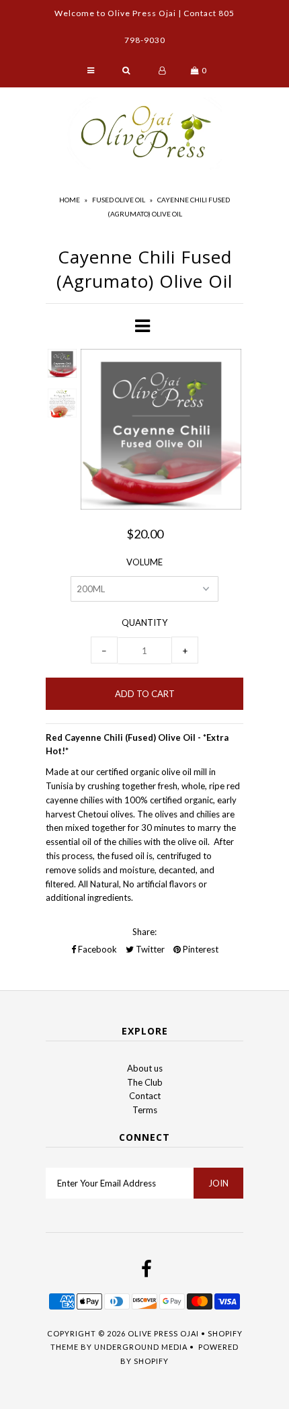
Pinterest (199, 949)
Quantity (144, 622)
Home (69, 200)
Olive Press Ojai (163, 1333)
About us (145, 1068)
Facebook (96, 949)
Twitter (149, 949)
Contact (145, 1095)
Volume (144, 562)
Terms (144, 1109)
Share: (144, 931)
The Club (145, 1082)
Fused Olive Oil (118, 200)
